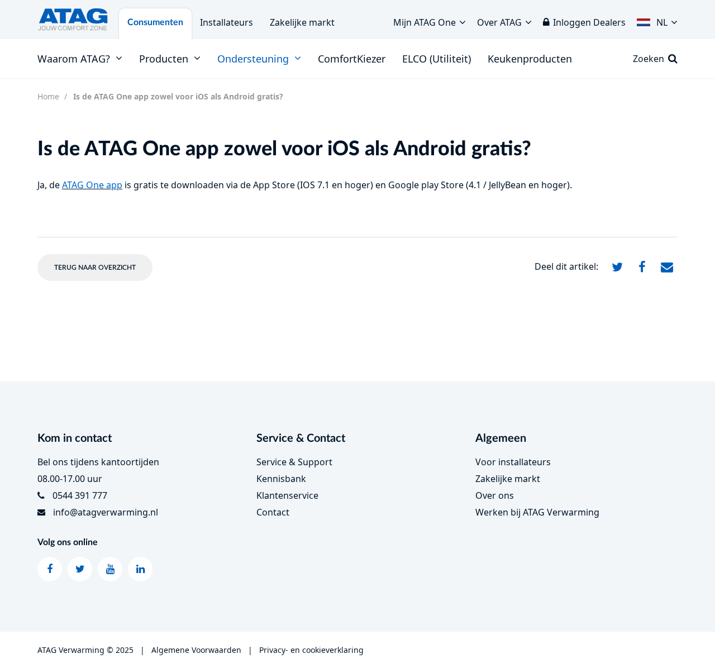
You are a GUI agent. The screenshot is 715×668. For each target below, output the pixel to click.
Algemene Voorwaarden (196, 650)
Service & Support (294, 462)
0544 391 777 (80, 495)
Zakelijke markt (302, 22)
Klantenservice (287, 495)
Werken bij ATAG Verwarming (537, 512)
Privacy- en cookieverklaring (311, 650)
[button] (657, 19)
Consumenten (155, 22)
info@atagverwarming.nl (105, 512)
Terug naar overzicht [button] (95, 267)
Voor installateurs (513, 462)
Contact (272, 512)
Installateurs (226, 22)
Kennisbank (281, 479)
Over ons (494, 495)
